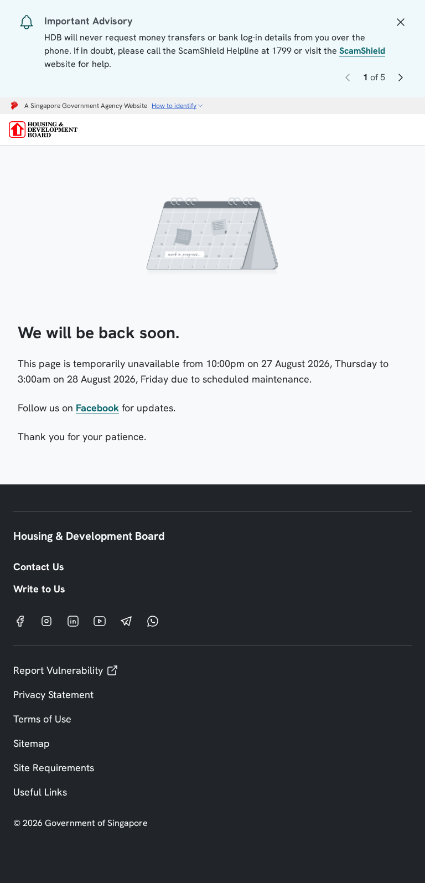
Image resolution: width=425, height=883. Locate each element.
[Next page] (400, 79)
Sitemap (31, 743)
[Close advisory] (400, 21)
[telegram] (126, 620)
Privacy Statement (53, 694)
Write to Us (39, 588)
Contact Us (38, 566)
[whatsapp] (152, 620)
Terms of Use (42, 718)
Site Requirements (53, 767)
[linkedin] (73, 620)
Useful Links (40, 792)
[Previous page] (347, 79)
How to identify (174, 105)
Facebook (97, 407)
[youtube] (99, 620)
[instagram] (46, 620)
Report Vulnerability (58, 670)
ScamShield (362, 50)
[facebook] (20, 620)
